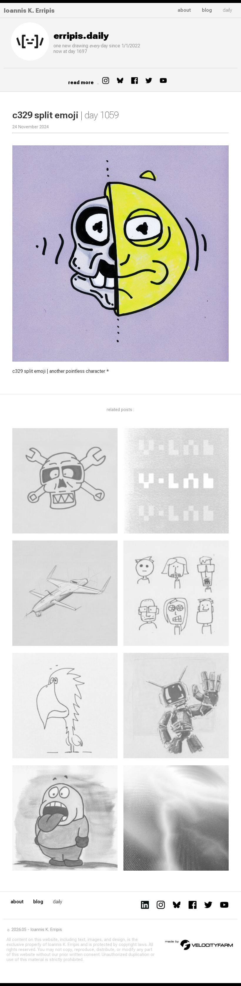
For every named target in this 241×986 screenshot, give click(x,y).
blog (207, 10)
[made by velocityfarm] (199, 944)
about (184, 10)
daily (227, 10)
